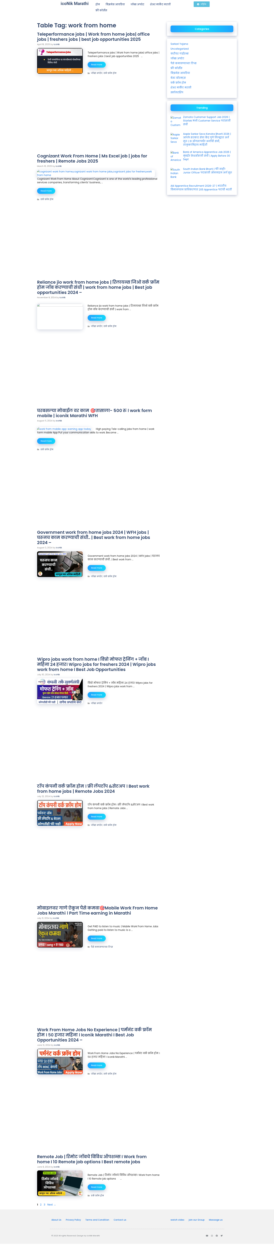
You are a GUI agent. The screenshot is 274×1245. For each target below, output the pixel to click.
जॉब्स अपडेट (137, 4)
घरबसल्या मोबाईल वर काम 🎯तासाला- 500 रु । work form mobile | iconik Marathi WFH (94, 413)
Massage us (216, 1219)
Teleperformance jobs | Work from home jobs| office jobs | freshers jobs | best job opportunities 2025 (93, 36)
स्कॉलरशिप (177, 92)
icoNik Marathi (75, 3)
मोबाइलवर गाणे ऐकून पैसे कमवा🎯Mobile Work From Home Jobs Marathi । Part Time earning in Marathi (97, 910)
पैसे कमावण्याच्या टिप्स (102, 947)
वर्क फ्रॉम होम (109, 73)
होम (97, 4)
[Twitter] (222, 1236)
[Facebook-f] (217, 1236)
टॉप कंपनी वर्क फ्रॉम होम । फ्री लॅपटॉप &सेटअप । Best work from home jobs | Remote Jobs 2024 (93, 788)
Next (51, 1204)
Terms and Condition (97, 1219)
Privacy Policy (73, 1219)
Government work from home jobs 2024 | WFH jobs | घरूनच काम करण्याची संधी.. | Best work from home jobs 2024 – (93, 537)
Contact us (120, 1219)
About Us (56, 1219)
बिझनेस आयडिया (115, 4)
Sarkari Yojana (179, 44)
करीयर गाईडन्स (180, 53)
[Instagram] (212, 1236)
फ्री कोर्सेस (101, 10)
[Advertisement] (98, 96)
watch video (177, 1219)
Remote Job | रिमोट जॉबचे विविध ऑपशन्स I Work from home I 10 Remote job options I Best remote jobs (92, 1159)
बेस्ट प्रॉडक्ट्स (178, 78)
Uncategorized (180, 48)
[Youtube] (207, 1236)
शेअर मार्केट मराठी (160, 4)
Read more (96, 64)
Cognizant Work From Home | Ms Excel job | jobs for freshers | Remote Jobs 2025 (92, 158)
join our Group (197, 1219)
